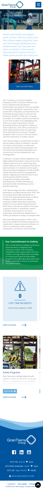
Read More (8, 391)
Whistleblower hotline (23, 476)
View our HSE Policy (24, 86)
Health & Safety (20, 15)
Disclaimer (22, 484)
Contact (12, 484)
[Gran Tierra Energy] (12, 4)
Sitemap (32, 484)
